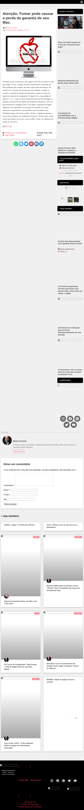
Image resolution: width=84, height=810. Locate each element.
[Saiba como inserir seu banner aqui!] (64, 199)
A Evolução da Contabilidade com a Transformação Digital (67, 115)
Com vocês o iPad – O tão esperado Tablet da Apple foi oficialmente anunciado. (18, 745)
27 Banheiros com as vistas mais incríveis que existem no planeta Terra (70, 372)
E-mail (7, 495)
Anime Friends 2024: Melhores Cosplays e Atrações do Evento (67, 150)
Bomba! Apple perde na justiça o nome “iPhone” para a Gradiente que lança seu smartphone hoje (63, 588)
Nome (7, 490)
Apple (12, 135)
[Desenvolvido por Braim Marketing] (73, 789)
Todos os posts (19, 451)
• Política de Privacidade (30, 804)
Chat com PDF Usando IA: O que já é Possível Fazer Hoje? (69, 44)
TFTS (8, 126)
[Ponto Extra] (70, 199)
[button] (16, 144)
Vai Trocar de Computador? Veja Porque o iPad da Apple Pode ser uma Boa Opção (20, 667)
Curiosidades (21, 133)
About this (61, 173)
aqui (70, 175)
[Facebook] (70, 419)
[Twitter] (67, 425)
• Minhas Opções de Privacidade (30, 807)
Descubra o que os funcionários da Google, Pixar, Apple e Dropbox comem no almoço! (63, 666)
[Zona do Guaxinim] (76, 199)
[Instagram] (63, 419)
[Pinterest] (77, 419)
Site (5, 499)
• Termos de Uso (30, 802)
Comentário (9, 485)
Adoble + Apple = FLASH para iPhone (19, 525)
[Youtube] (74, 425)
